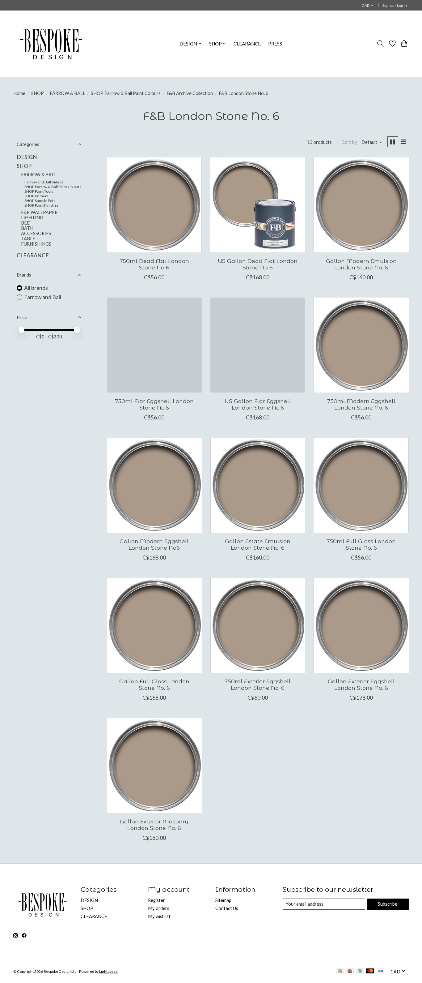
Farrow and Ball (42, 297)
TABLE (28, 238)
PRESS (275, 43)
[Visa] (381, 971)
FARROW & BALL (67, 93)
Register (156, 900)
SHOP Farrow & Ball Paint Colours (126, 93)
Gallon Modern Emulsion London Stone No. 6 (361, 264)
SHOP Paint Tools (38, 191)
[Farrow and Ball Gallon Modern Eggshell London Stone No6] (154, 485)
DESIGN (27, 157)
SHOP (37, 93)
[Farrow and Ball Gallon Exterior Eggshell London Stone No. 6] (361, 625)
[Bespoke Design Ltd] (51, 44)
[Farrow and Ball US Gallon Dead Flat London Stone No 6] (257, 204)
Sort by (349, 142)
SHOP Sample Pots (39, 200)
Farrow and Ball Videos (43, 182)
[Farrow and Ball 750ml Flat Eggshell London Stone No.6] (154, 345)
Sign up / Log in (394, 5)
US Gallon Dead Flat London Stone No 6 (258, 264)
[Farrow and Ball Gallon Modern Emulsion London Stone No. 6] (361, 204)
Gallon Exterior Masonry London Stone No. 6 (154, 824)
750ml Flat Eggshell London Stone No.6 (154, 404)
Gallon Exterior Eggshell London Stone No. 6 (361, 684)
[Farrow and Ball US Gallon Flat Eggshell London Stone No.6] (257, 345)
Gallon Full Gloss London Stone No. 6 (154, 684)
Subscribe (387, 904)
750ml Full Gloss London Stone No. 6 (361, 544)
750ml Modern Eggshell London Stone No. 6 (361, 404)
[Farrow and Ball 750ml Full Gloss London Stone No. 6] (361, 485)
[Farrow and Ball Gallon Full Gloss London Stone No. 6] (154, 625)
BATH (27, 228)
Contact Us (226, 908)
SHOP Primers (36, 196)
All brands (36, 288)
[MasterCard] (370, 971)
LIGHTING (32, 217)
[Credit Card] (360, 971)
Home (19, 93)
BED (26, 222)
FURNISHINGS (36, 244)
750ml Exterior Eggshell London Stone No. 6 (258, 684)
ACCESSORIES (36, 233)
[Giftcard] (350, 971)
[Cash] (340, 971)
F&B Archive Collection (190, 93)
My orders (158, 908)
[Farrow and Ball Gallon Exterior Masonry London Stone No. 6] (154, 765)
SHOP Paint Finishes (41, 205)
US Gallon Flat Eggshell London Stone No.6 (258, 404)
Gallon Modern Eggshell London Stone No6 (154, 544)
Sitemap (223, 900)
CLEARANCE (247, 43)
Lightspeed (108, 971)
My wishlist (159, 916)
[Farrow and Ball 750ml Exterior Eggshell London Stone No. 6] (257, 625)
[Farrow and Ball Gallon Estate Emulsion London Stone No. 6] (257, 485)
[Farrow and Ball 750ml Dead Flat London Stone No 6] (154, 204)
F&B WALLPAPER (39, 212)
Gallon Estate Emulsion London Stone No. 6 (257, 544)
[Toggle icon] (380, 43)
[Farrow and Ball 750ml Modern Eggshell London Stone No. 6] (361, 345)
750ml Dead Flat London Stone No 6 (154, 264)
